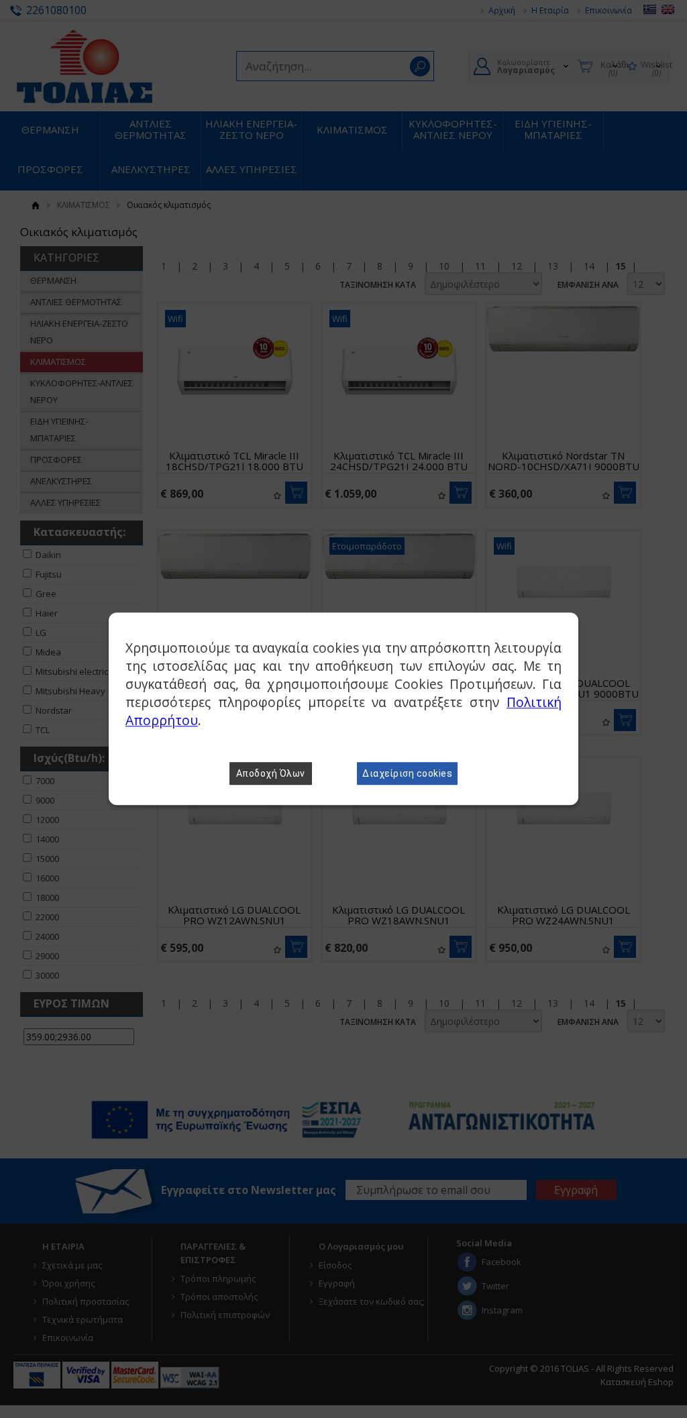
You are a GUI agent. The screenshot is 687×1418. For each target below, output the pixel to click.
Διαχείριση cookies (407, 774)
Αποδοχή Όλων (270, 774)
